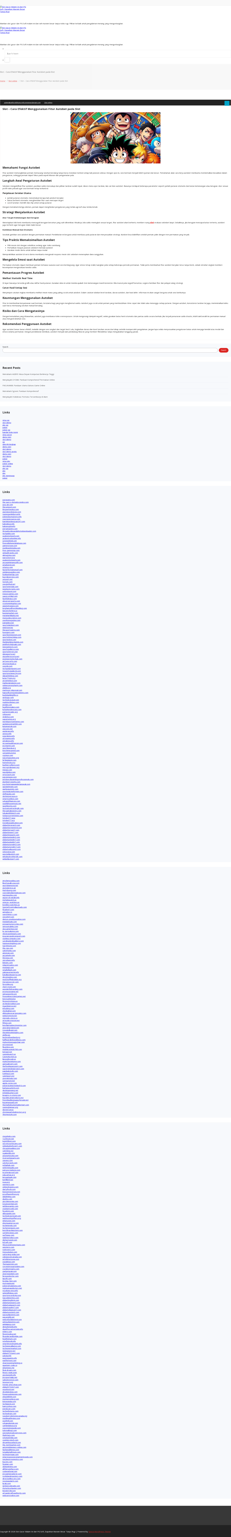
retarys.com (8, 567)
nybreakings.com (10, 1430)
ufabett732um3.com (11, 1353)
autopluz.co (7, 912)
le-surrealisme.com (11, 931)
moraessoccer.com (11, 982)
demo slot (7, 437)
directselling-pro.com (11, 1478)
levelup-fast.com (10, 1281)
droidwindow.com (10, 1392)
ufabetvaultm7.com (11, 1307)
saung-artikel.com (10, 596)
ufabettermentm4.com (12, 827)
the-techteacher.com (11, 1445)
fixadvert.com (8, 909)
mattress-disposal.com (12, 690)
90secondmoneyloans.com (14, 1245)
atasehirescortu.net (11, 656)
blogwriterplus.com (11, 509)
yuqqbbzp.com (9, 1261)
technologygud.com (11, 700)
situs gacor (7, 434)
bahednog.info (9, 524)
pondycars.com (9, 1408)
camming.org (8, 1150)
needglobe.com (9, 772)
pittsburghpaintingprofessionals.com (18, 779)
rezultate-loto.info (10, 1290)
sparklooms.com (9, 806)
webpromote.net (10, 1015)
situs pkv (6, 461)
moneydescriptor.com (12, 618)
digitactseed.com (10, 1240)
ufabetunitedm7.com (11, 839)
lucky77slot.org (9, 678)
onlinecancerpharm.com (12, 685)
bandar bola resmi (10, 432)
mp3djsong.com (9, 890)
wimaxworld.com (10, 994)
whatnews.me (8, 1367)
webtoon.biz (8, 627)
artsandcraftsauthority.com (14, 1493)
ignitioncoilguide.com (11, 1486)
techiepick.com (9, 1404)
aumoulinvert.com (10, 1064)
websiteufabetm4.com (12, 1319)
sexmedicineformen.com (13, 791)
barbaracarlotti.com (11, 1088)
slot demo (7, 422)
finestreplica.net (9, 1334)
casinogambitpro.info (11, 514)
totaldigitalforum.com (12, 1452)
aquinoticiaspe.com (11, 606)
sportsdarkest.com (11, 625)
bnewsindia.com (9, 1401)
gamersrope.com (10, 545)
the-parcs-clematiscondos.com (16, 502)
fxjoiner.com (8, 1464)
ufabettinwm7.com (10, 832)
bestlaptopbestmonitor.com (14, 1025)
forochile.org (8, 984)
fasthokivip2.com (10, 598)
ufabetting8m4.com (11, 1300)
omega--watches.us (11, 902)
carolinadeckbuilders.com (13, 941)
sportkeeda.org (9, 748)
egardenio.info (9, 736)
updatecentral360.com (12, 724)
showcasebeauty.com (12, 933)
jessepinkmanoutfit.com (13, 562)
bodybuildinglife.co (10, 695)
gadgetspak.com (10, 1271)
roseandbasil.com (10, 1030)
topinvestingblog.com (12, 943)
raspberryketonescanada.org (15, 1416)
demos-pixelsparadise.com (14, 919)
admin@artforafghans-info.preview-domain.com (22, 102)
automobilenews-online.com (14, 1447)
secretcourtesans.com (12, 1143)
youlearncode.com (10, 1208)
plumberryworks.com (11, 782)
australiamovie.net (10, 885)
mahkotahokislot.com (11, 683)
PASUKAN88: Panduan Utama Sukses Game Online (24, 385)
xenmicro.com (8, 1184)
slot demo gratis (10, 451)
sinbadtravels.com (10, 553)
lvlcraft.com (7, 1242)
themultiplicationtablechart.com (16, 1105)
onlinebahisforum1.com (12, 1146)
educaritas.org (9, 1175)
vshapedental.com (10, 1423)
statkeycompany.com (12, 938)
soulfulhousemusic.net (12, 803)
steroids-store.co (10, 1018)
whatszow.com (9, 1220)
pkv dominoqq (8, 475)
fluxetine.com (8, 1047)
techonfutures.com (10, 1411)
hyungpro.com (8, 632)
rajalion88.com (9, 1153)
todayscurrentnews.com (13, 815)
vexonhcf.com (8, 917)
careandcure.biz (9, 753)
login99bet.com (9, 1141)
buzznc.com (7, 1461)
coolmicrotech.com (10, 1440)
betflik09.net (8, 1179)
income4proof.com (10, 1172)
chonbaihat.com (9, 1011)
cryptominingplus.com (12, 603)
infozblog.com (8, 1008)
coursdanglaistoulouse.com (14, 892)
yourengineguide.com (12, 1428)
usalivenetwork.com (11, 536)
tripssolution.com (10, 1252)
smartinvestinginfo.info (12, 1343)
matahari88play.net (11, 615)
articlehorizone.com (11, 1259)
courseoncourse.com (11, 519)
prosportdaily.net (10, 1377)
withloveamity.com (10, 1206)
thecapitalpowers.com (12, 810)
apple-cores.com (10, 1083)
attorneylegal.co (9, 663)
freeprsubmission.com (12, 1394)
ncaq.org (6, 1182)
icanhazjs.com (8, 1073)
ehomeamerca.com (11, 1223)
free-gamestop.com (11, 550)
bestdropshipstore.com (13, 1230)
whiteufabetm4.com (11, 1322)
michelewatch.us (9, 900)
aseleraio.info (8, 731)
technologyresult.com (12, 1216)
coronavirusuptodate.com (13, 1266)
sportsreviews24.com (12, 673)
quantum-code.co (10, 1365)
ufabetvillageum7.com (12, 1310)
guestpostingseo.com (12, 512)
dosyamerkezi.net (10, 929)
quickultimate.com (10, 786)
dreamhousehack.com (12, 1442)
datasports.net (9, 654)
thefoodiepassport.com (12, 1066)
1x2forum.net (8, 1138)
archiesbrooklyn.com (11, 1003)
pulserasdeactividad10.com (14, 1085)
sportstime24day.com (12, 637)
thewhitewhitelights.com (13, 1032)
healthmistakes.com (11, 707)
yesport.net (8, 579)
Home (2, 81)
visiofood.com (8, 1389)
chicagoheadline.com (11, 1148)
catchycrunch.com (10, 1163)
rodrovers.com (9, 1249)
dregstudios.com (10, 977)
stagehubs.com (9, 1136)
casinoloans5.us (9, 1054)
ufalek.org (7, 688)
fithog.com (7, 1023)
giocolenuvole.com (10, 1201)
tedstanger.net (9, 1351)
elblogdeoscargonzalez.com (14, 1013)
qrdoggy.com (8, 697)
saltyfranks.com (9, 950)
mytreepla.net (9, 1283)
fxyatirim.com (8, 1211)
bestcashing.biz (9, 999)
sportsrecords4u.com (12, 1295)
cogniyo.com (8, 755)
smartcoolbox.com (10, 798)
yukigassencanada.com (12, 1257)
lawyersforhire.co (10, 610)
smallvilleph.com (9, 970)
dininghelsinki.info (10, 1326)
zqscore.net (8, 729)
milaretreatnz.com (10, 965)
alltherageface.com (11, 1469)
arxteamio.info (9, 738)
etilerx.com (7, 1331)
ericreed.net (8, 1044)
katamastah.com (9, 726)
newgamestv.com (10, 647)
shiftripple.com (9, 794)
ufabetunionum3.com (11, 1302)
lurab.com (7, 1483)
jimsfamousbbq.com (11, 880)
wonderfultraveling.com (12, 989)
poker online (8, 463)
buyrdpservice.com (11, 577)
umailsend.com (9, 565)
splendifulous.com (10, 1293)
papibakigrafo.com (10, 1071)
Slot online (13, 81)
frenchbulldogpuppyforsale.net (16, 1100)
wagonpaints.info (10, 1358)
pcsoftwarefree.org (11, 1194)
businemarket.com (10, 613)
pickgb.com (7, 704)
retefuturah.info (9, 1341)
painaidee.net (8, 622)
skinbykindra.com (10, 1466)
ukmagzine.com (9, 555)
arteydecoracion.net (11, 1020)
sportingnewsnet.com (12, 635)
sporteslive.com (9, 639)
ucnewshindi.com (10, 540)
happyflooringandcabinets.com (15, 692)
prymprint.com (9, 745)
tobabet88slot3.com (11, 813)
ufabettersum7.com (11, 830)
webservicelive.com (11, 1495)
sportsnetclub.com (10, 586)
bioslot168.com (9, 1490)
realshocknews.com (11, 702)
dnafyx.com (7, 1199)
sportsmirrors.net (10, 651)
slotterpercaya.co (10, 796)
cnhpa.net (7, 714)
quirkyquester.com (10, 789)
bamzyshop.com (9, 1406)
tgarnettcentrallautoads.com (15, 907)
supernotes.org (9, 719)
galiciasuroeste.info (11, 972)
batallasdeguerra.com (12, 974)
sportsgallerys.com (11, 649)
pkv (4, 471)
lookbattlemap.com (11, 574)
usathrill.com (8, 1420)
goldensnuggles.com (11, 572)
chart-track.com (9, 986)
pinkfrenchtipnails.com (12, 644)
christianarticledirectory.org (14, 1112)
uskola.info (7, 1355)
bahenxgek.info (9, 526)
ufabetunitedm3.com (11, 837)
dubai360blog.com (10, 675)
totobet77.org (9, 820)
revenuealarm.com (10, 1481)
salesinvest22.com (10, 1380)
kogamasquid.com (10, 1102)
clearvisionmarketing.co (12, 1363)
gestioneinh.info (9, 1375)
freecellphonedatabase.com (14, 543)
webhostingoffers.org (12, 1218)
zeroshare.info (9, 960)
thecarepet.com (9, 507)
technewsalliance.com (12, 1346)
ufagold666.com (9, 1396)
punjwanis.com (9, 500)
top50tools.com (9, 945)
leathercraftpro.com (11, 765)
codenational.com (10, 1471)
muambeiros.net (9, 1006)
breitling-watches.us (11, 904)
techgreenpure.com (11, 1228)
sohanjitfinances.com (11, 801)
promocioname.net (10, 991)
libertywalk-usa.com (11, 883)
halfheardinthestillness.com (14, 1039)
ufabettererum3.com (11, 825)
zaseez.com (8, 1160)
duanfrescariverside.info (13, 1329)
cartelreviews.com (10, 1232)
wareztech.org (9, 557)
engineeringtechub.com (12, 659)
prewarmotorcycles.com (13, 924)
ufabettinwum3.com (11, 835)
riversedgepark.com (11, 1158)
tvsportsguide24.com (12, 671)
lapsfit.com (7, 1278)
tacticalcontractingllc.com (13, 808)
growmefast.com (10, 680)
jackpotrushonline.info (12, 538)
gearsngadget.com (11, 1273)
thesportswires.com (11, 630)
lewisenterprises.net (11, 1191)
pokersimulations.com (12, 1285)
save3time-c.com (10, 914)
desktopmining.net (10, 1090)
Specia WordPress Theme (100, 1531)
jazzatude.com (9, 955)
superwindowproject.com (13, 1068)
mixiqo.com (7, 769)
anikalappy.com (9, 1324)
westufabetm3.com (11, 854)
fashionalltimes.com (11, 1449)
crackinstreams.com (11, 1269)
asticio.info (7, 733)
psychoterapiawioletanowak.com (16, 784)
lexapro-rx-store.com (12, 1095)
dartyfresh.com (9, 1189)
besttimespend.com (11, 750)
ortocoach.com (9, 774)
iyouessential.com (10, 1204)
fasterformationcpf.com (12, 569)
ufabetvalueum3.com (11, 1305)
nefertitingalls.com (10, 1167)
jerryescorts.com (10, 661)
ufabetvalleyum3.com (12, 849)
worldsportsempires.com (13, 721)
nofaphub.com (8, 1165)
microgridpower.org (11, 767)
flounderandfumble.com (12, 1336)
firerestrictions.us (10, 1001)
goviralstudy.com (10, 1078)
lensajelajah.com (9, 1177)
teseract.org (8, 1382)
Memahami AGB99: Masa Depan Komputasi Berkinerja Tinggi (28, 374)
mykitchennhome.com (12, 1061)
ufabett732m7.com (11, 1387)
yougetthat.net (9, 584)
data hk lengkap (9, 444)
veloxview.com (9, 851)
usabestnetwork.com (11, 560)
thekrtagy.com (9, 1435)
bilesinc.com (8, 962)
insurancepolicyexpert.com (14, 936)
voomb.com (7, 666)
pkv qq (5, 425)
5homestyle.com (10, 1114)
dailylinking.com (9, 1196)
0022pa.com (8, 958)
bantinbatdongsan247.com (14, 521)
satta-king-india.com (11, 1254)
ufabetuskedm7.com (11, 842)
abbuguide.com (9, 1213)
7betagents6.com (10, 1264)
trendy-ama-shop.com (12, 1384)
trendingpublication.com (13, 823)
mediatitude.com (10, 921)
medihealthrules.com (11, 1418)
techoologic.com (9, 1413)
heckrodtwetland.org (11, 1037)
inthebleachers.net (10, 1093)
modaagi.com (8, 967)
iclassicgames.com (10, 594)
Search (5, 347)
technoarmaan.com (11, 1454)
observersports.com (11, 601)
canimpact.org (8, 1076)
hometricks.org (9, 762)
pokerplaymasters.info (12, 516)
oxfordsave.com (9, 591)
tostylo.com (8, 581)
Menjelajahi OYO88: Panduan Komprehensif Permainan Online (29, 380)
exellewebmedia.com (11, 548)
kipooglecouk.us (9, 1059)
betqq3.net (7, 1052)
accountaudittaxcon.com (13, 743)
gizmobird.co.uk (9, 888)
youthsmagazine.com (11, 620)
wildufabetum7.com (11, 859)
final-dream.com (9, 1370)
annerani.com (8, 953)
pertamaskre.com (10, 528)
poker (5, 427)
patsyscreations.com (11, 1170)
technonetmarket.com (12, 1348)
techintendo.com (10, 1225)
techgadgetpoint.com (12, 668)
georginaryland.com (11, 1027)
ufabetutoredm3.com (12, 844)
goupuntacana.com (10, 1155)
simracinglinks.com (10, 926)
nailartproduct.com (10, 1237)
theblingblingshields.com (13, 642)
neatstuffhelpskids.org (12, 979)
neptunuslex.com (10, 895)
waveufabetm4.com (11, 1314)
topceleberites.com (11, 1298)
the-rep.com (8, 948)
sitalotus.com (8, 716)
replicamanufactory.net (12, 1288)
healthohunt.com (9, 1339)
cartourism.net (9, 1080)
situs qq (6, 420)
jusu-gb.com (8, 504)
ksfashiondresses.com (12, 709)
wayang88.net (8, 1317)
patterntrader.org (10, 712)
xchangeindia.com (10, 1437)
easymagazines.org (11, 757)
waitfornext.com (9, 1360)
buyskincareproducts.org (13, 1097)
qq (4, 442)
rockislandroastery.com (12, 1476)
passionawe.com (10, 777)
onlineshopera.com (10, 1187)
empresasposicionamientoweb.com (18, 1457)
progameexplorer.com (12, 1474)
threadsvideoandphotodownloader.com (19, 531)
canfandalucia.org (10, 1425)
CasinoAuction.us (10, 1056)
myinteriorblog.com (11, 1399)
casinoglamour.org (10, 1107)
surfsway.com (8, 1235)
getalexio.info (8, 741)
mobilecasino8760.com (12, 1049)
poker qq (6, 430)
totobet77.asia (9, 818)
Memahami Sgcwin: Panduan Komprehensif (21, 391)
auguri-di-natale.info (11, 897)
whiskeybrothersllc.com (12, 856)
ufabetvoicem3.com (11, 1312)
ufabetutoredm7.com (12, 847)
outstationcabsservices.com (14, 1433)
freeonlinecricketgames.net (14, 996)
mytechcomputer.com (12, 1488)
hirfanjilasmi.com (9, 760)
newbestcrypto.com (11, 589)
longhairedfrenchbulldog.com (15, 608)
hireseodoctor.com (11, 1276)
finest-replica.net (10, 1372)
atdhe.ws (6, 1035)
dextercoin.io (8, 1109)
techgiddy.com (9, 533)
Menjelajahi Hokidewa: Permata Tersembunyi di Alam (25, 397)
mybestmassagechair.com (14, 1042)
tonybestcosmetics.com (13, 1459)
